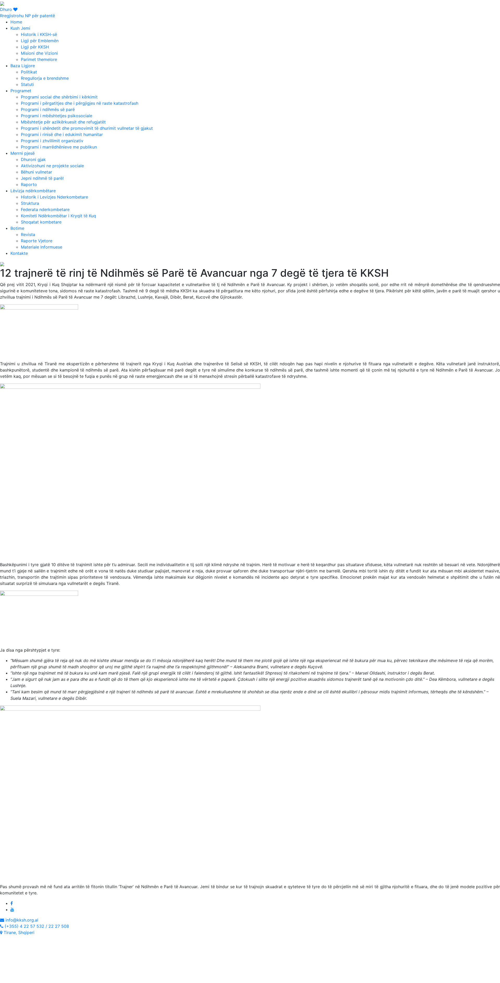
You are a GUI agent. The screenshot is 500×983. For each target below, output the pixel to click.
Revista (28, 234)
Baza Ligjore (22, 65)
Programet (20, 90)
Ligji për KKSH (35, 47)
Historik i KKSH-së (39, 34)
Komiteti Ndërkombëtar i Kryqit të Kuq (58, 215)
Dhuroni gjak (33, 159)
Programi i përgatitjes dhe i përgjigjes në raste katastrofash (79, 103)
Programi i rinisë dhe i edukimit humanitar (62, 134)
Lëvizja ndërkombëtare (33, 190)
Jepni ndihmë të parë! (42, 178)
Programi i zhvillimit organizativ (52, 140)
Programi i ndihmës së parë (48, 109)
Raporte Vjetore (36, 240)
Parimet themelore (39, 59)
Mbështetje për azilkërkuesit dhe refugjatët (63, 122)
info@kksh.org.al (21, 920)
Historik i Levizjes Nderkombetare (54, 197)
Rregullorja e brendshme (45, 78)
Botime (17, 228)
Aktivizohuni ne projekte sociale (52, 165)
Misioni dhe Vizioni (39, 53)
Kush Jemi (20, 28)
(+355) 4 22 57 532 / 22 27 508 (36, 926)
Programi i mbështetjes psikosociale (56, 115)
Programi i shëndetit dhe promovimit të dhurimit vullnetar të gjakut (87, 128)
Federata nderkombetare (45, 209)
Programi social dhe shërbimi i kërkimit (59, 97)
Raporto (29, 184)
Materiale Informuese (41, 247)
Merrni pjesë (22, 153)
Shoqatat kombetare (41, 222)
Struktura (30, 203)
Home (16, 21)
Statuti (27, 84)
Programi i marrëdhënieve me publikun (59, 147)
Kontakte (19, 253)
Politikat (29, 72)
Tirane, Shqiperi (18, 932)
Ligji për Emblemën (40, 40)
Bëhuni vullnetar (36, 172)
